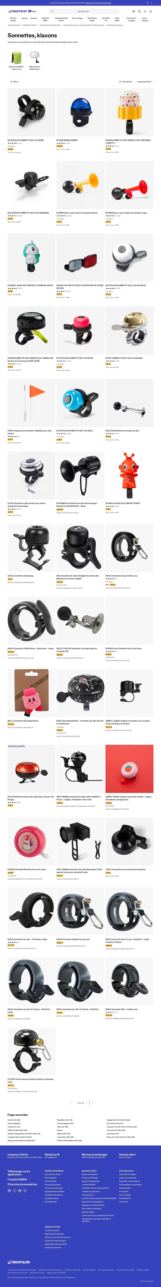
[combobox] (145, 82)
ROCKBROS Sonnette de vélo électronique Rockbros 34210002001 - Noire (76, 504)
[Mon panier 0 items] (150, 11)
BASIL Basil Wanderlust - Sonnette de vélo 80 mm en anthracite (80, 722)
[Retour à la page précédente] (71, 1103)
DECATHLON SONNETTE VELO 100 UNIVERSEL (28, 213)
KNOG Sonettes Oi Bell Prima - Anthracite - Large (31, 648)
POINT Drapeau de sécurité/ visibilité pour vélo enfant (30, 432)
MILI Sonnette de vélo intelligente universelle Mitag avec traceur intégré (77, 577)
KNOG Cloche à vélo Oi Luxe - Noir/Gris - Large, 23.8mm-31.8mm (127, 940)
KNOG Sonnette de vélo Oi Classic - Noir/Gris (77, 1009)
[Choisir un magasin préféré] (133, 11)
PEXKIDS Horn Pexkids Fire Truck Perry (123, 648)
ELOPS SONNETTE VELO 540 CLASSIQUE (124, 358)
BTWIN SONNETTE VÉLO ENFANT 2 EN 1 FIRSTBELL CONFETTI (128, 141)
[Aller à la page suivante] (90, 1103)
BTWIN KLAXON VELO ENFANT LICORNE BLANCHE (30, 285)
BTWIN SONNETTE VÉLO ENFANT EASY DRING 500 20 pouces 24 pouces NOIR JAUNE (31, 359)
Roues (59, 1130)
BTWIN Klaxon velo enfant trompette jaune (76, 213)
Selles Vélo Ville (63, 1134)
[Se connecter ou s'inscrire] (145, 11)
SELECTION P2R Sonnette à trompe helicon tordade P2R (77, 649)
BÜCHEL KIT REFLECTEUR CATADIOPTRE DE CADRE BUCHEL (80, 286)
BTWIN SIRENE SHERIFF (67, 140)
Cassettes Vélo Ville (65, 1137)
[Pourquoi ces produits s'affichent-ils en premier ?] (120, 82)
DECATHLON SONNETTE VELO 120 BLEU (74, 431)
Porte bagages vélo (65, 1123)
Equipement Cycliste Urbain (118, 1120)
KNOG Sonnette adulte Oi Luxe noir (73, 939)
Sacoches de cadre (115, 1123)
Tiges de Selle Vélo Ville (17, 1130)
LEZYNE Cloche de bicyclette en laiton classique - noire (31, 1080)
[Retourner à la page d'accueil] (22, 11)
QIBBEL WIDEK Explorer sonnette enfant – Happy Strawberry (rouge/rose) (128, 798)
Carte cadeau (145, 19)
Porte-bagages (14, 1123)
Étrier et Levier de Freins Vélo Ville (121, 1137)
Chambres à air (14, 1127)
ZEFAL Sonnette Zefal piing (20, 576)
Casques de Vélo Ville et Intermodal (122, 1127)
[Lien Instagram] (25, 1190)
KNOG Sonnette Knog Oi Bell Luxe (121, 576)
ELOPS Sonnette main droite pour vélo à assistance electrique (27, 504)
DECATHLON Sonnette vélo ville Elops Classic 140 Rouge (31, 798)
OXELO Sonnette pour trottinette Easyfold (125, 869)
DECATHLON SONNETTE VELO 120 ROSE (74, 358)
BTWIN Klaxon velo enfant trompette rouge (126, 213)
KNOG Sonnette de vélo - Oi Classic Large (27, 939)
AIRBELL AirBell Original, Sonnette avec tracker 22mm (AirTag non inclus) (127, 722)
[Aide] (139, 11)
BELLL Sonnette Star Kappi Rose (23, 721)
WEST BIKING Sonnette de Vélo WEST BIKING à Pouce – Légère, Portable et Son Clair (78, 798)
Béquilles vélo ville (65, 1120)
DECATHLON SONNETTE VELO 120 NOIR (26, 140)
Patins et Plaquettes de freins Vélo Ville (24, 1134)
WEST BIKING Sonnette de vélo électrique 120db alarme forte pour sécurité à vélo (79, 870)
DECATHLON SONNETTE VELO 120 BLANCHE (125, 285)
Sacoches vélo (113, 1134)
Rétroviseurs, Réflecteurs (34, 68)
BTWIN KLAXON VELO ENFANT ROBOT (122, 503)
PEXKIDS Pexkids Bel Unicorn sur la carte (27, 869)
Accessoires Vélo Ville (116, 1130)
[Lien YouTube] (20, 1190)
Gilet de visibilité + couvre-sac (16, 68)
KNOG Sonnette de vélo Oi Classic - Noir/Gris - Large (29, 1010)
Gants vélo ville (14, 1120)
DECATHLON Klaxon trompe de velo (122, 431)
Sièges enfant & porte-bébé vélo (21, 1140)
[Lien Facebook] (9, 1190)
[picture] (32, 112)
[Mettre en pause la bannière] (148, 3)
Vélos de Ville (62, 1127)
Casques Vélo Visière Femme (20, 1137)
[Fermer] (151, 3)
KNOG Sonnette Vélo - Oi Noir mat (121, 1009)
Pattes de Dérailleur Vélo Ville (69, 1140)
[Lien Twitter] (15, 1190)
